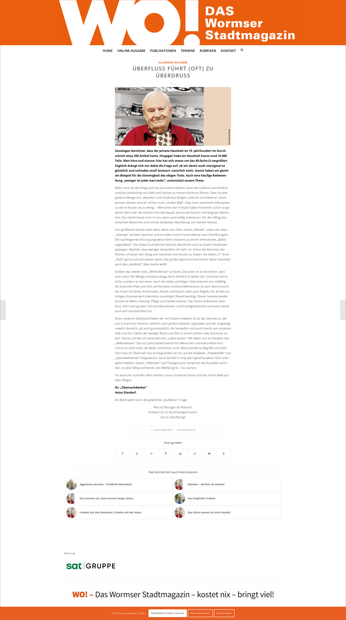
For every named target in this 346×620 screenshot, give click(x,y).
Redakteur (188, 430)
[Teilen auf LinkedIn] (180, 453)
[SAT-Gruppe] (90, 565)
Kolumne (181, 62)
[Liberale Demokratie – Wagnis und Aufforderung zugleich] (343, 310)
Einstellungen (224, 613)
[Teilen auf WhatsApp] (151, 453)
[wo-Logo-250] (173, 22)
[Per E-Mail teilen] (209, 453)
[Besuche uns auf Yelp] (224, 453)
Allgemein (166, 62)
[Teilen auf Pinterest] (166, 453)
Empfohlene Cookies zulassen (167, 613)
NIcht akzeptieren (200, 613)
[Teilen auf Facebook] (122, 453)
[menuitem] (107, 50)
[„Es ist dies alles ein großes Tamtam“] (3, 310)
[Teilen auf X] (137, 453)
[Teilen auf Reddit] (195, 453)
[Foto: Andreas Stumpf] (173, 116)
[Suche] (241, 50)
